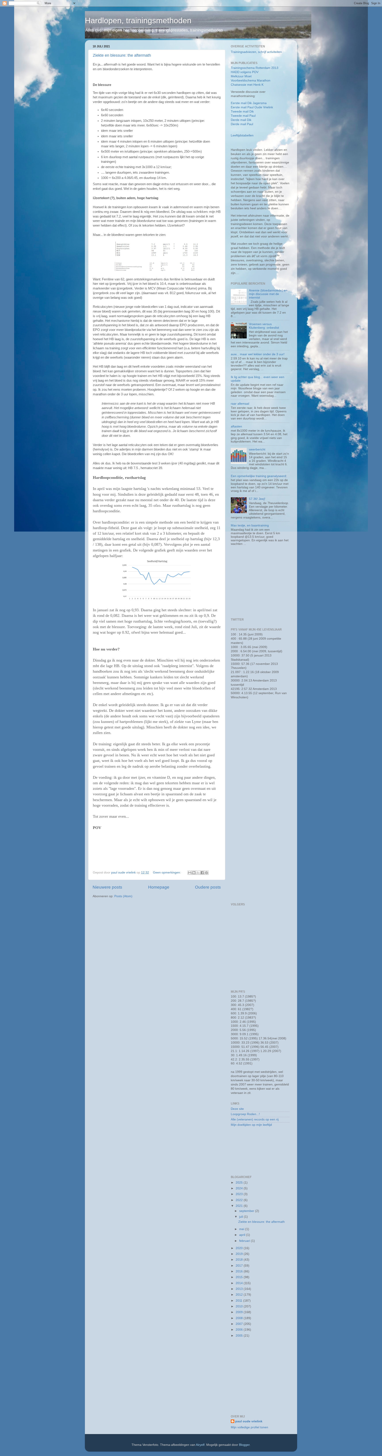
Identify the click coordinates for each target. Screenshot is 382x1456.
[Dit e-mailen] (189, 872)
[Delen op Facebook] (202, 872)
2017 (240, 1265)
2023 (240, 1194)
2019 (240, 1254)
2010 (240, 1306)
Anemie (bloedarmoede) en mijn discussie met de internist (268, 294)
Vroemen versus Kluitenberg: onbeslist (264, 325)
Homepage (158, 887)
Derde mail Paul (242, 124)
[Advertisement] (258, 582)
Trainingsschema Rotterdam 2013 (254, 68)
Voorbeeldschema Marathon (250, 80)
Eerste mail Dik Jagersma (249, 103)
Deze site (237, 1108)
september (247, 1211)
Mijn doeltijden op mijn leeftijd (251, 1124)
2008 (240, 1318)
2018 (240, 1259)
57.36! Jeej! (257, 499)
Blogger (244, 1444)
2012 (240, 1294)
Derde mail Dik (241, 120)
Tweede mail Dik (242, 111)
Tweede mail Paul (243, 115)
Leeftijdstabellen (242, 135)
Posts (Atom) (123, 896)
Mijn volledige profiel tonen (249, 1427)
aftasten (236, 426)
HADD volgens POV (244, 72)
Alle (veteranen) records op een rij (255, 1119)
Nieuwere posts (107, 887)
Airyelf (200, 1444)
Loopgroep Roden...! (245, 1114)
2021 (240, 1206)
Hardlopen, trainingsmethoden (138, 20)
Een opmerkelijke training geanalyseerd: (259, 476)
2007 (240, 1324)
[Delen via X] (198, 872)
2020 (240, 1248)
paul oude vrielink (248, 1421)
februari (245, 1240)
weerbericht (257, 449)
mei (242, 1229)
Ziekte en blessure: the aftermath (122, 55)
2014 (240, 1283)
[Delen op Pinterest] (206, 872)
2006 (240, 1329)
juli (241, 1216)
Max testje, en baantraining (250, 525)
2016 (240, 1271)
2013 (240, 1289)
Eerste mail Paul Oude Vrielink (252, 107)
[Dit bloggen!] (194, 872)
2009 (240, 1312)
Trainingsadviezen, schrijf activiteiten (256, 52)
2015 (240, 1277)
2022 (240, 1200)
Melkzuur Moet (241, 76)
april (242, 1235)
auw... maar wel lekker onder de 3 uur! (258, 354)
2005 (240, 1335)
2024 (240, 1188)
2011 (239, 1300)
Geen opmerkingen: (167, 872)
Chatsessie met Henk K (247, 84)
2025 (240, 1182)
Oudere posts (208, 887)
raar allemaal (240, 403)
